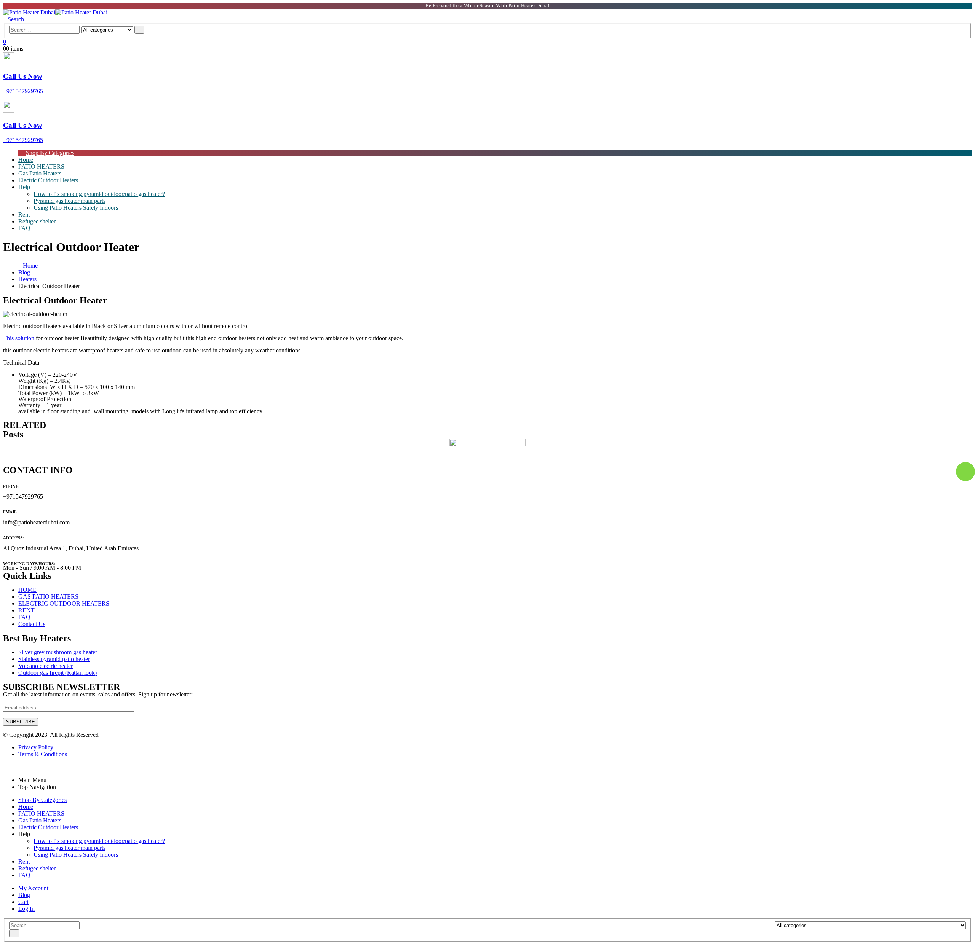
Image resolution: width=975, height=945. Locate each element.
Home (25, 806)
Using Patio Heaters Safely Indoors (76, 207)
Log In (26, 908)
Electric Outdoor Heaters (48, 180)
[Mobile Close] (5, 767)
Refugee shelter (37, 221)
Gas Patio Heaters (39, 820)
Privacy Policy (35, 747)
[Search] (139, 30)
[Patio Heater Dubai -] (55, 12)
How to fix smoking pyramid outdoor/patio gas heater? (99, 194)
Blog (24, 895)
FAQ (24, 228)
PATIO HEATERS (41, 813)
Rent (24, 861)
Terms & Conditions (42, 754)
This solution (18, 338)
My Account (33, 888)
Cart (23, 902)
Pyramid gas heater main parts (69, 201)
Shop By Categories (50, 153)
